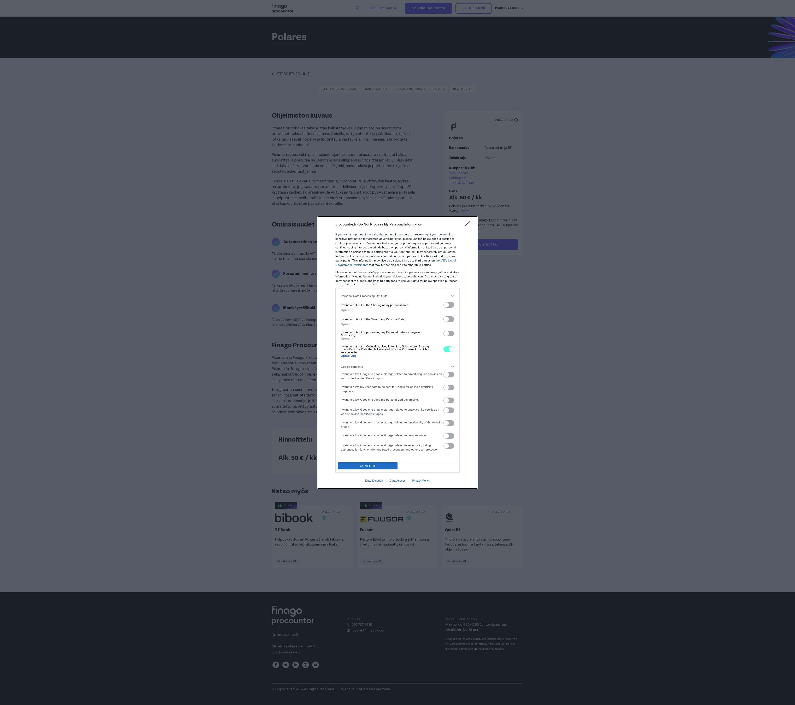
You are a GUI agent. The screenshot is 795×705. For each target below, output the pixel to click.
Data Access (397, 480)
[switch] (448, 305)
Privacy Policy (421, 480)
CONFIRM (367, 466)
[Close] (469, 225)
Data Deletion (374, 480)
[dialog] (397, 352)
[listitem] (397, 296)
